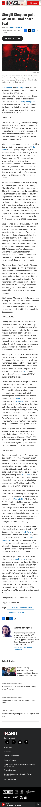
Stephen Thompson (15, 28)
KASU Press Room (10, 780)
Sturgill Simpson (28, 101)
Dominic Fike (19, 499)
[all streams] (38, 804)
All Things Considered (16, 612)
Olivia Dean (25, 475)
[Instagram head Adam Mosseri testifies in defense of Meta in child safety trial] (9, 671)
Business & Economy (23, 668)
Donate (34, 3)
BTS (25, 371)
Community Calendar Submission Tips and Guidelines (18, 775)
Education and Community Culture (20, 608)
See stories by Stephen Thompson (23, 648)
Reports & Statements (11, 756)
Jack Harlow (20, 559)
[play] (3, 804)
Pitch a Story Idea (10, 770)
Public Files (7, 751)
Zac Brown (19, 398)
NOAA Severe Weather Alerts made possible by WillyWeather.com (20, 765)
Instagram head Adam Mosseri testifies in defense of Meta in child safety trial (27, 673)
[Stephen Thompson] (7, 631)
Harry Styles (7, 88)
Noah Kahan (27, 532)
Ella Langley (21, 88)
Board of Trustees (10, 760)
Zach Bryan (19, 401)
